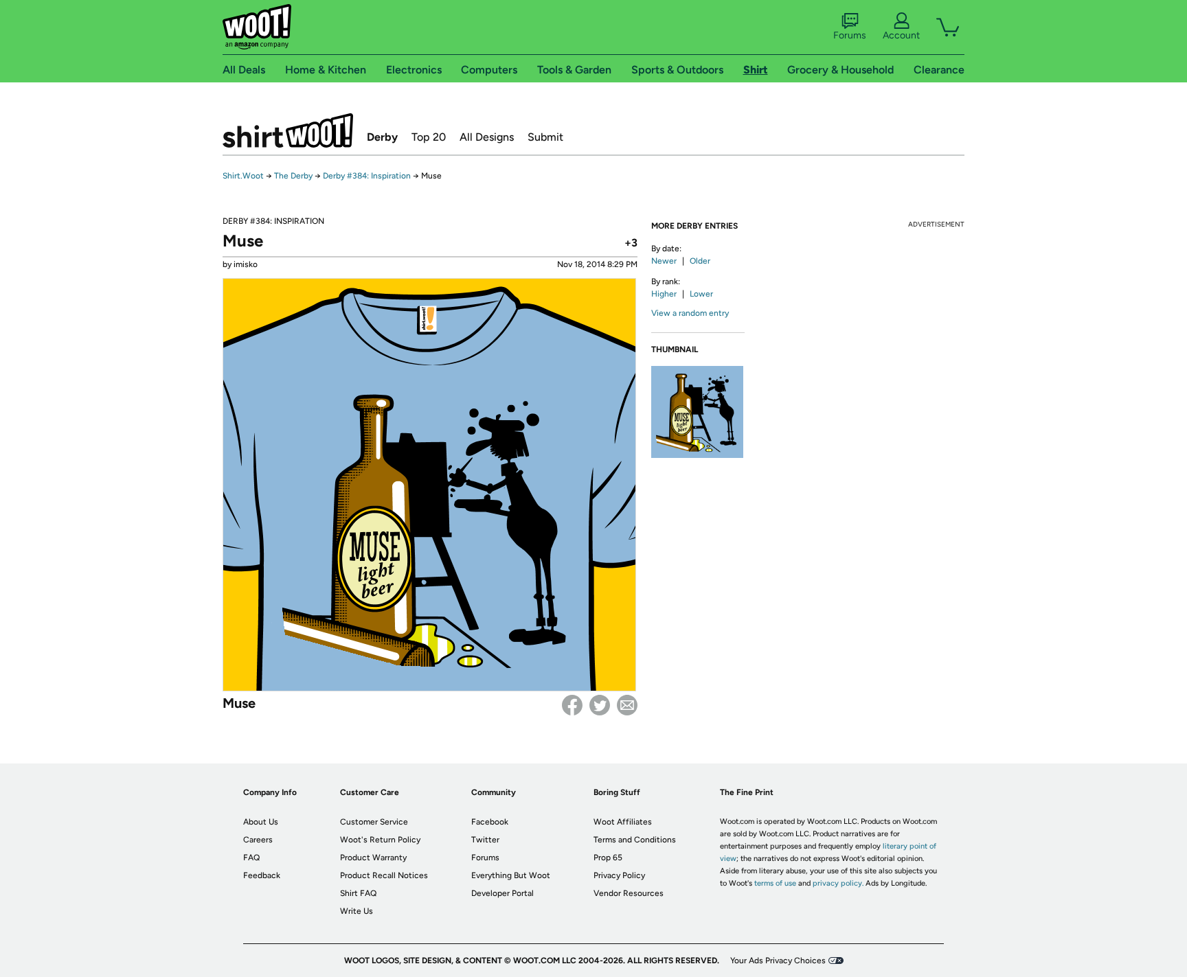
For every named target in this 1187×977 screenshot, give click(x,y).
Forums (849, 35)
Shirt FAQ (358, 893)
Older (700, 261)
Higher (664, 294)
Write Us (356, 911)
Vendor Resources (629, 893)
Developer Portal (502, 893)
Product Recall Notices (384, 875)
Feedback (261, 875)
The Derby (293, 176)
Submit (545, 136)
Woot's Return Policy (380, 839)
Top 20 (428, 136)
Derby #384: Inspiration (367, 176)
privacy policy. (838, 883)
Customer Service (374, 822)
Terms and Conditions (635, 839)
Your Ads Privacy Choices (778, 960)
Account (901, 35)
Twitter (599, 705)
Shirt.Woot (288, 130)
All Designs (487, 136)
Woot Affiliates (623, 822)
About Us (260, 822)
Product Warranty (373, 857)
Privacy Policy (619, 875)
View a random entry (690, 313)
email (627, 705)
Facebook (572, 705)
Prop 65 (608, 857)
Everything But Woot (510, 875)
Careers (258, 839)
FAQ (251, 857)
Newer (664, 261)
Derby (382, 136)
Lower (701, 294)
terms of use (775, 883)
